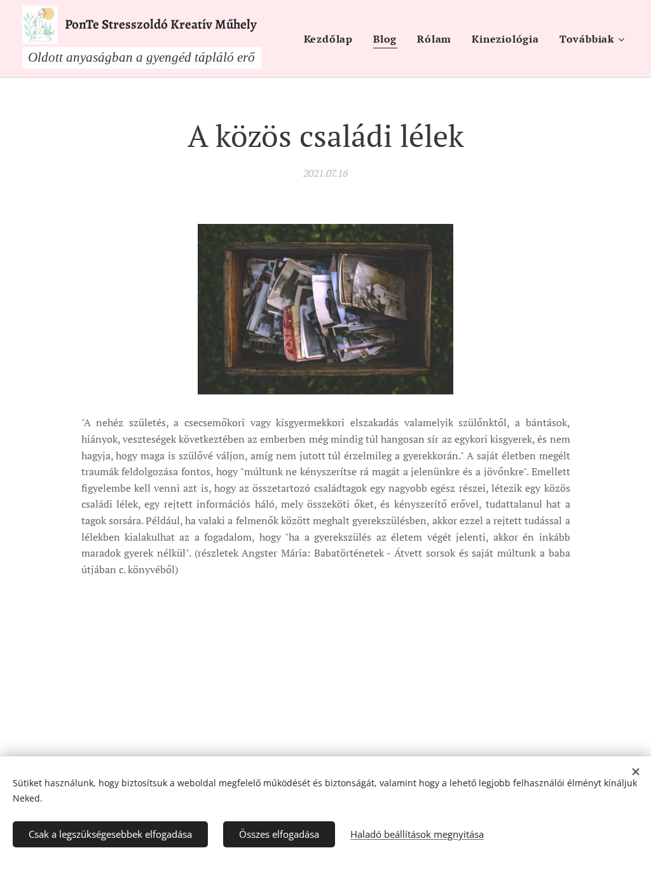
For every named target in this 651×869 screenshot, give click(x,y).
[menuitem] (332, 39)
